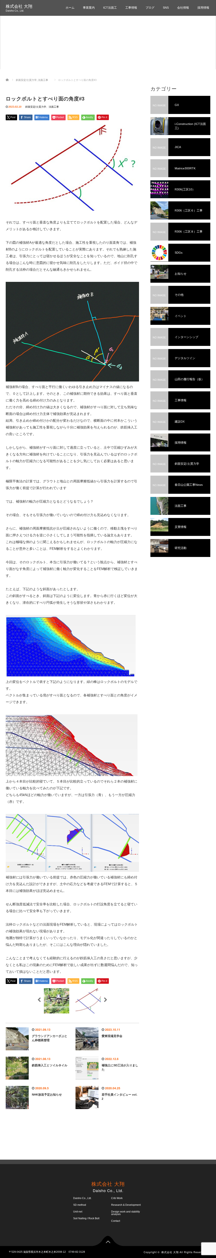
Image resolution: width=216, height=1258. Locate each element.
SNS (166, 7)
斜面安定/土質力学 (35, 106)
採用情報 (203, 7)
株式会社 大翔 (19, 6)
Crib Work (117, 1198)
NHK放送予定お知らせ (47, 1094)
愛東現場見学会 (112, 1036)
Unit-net (77, 1211)
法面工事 (54, 106)
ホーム (70, 7)
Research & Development (126, 1204)
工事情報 (131, 7)
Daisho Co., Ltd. (82, 1198)
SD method (79, 1204)
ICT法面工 (110, 7)
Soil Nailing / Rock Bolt (86, 1218)
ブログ (150, 7)
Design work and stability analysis (125, 1213)
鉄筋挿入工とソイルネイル (49, 1065)
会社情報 (183, 7)
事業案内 (89, 7)
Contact (115, 1220)
